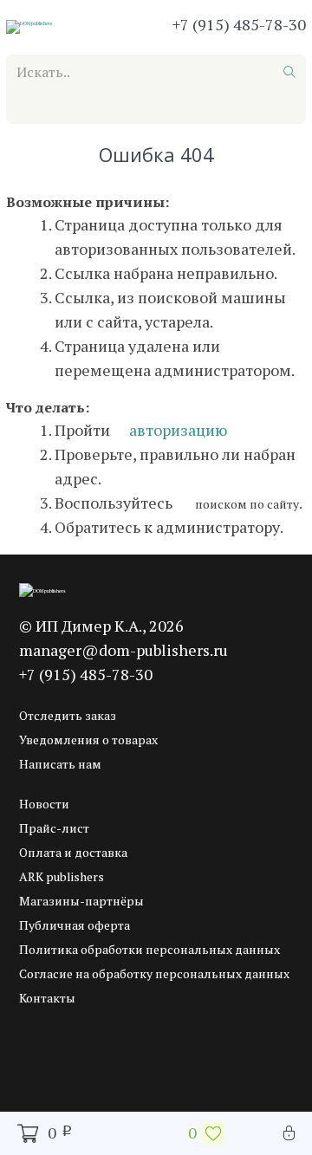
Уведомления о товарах (88, 739)
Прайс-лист (54, 828)
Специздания (197, 144)
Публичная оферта (74, 925)
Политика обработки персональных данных (149, 949)
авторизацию (176, 429)
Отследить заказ (67, 715)
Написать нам (60, 764)
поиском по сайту (245, 504)
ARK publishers (61, 876)
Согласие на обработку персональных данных (154, 973)
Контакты (47, 998)
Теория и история (75, 144)
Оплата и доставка (73, 852)
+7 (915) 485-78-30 (239, 24)
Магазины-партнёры (81, 900)
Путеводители (234, 108)
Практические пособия (92, 108)
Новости (44, 803)
